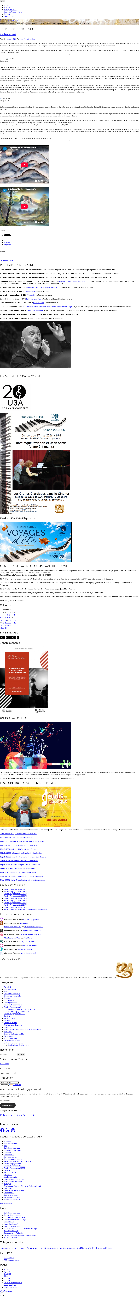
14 (6, 620)
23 (10, 623)
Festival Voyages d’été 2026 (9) (15, 907)
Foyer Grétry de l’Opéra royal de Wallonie (41, 287)
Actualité (7, 987)
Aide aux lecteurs (10, 989)
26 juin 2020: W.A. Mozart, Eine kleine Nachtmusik (19, 861)
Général (7, 1016)
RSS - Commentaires (12, 1260)
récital (87, 1248)
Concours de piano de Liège (14, 1217)
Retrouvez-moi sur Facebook (17, 1115)
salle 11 (93, 1247)
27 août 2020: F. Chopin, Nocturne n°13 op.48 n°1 (18, 845)
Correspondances (10, 1002)
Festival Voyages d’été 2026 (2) (15, 891)
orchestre (73, 1248)
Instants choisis (10, 1018)
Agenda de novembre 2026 (33, 930)
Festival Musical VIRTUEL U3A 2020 (21, 1009)
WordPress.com (6, 1291)
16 (10, 620)
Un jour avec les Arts (12, 1041)
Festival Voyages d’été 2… (32, 919)
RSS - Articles (9, 1258)
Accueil (6, 5)
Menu (2, 1)
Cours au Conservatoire (13, 12)
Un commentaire (6, 260)
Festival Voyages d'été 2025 (14, 1014)
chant (2, 1248)
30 (10, 625)
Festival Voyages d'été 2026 (18, 1011)
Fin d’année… (24, 923)
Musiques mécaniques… (33, 927)
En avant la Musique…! (9, 20)
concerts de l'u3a (21, 1248)
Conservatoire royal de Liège (15, 1219)
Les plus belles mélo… (12, 927)
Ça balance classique (12, 994)
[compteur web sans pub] (9, 638)
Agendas (7, 7)
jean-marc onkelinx (39, 1248)
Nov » (7, 628)
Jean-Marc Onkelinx (27, 39)
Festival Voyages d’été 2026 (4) (15, 896)
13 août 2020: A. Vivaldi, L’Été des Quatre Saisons (18, 849)
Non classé (8, 1032)
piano (81, 1248)
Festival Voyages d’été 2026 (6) (15, 900)
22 (8, 623)
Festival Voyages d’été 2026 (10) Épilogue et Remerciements (26, 909)
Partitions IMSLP (10, 1237)
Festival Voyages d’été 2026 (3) (15, 894)
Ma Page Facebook (11, 1231)
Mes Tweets (4, 1064)
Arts (5, 991)
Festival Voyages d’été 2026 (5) (15, 898)
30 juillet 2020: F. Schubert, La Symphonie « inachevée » (21, 853)
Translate (17, 1085)
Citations (7, 998)
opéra (69, 1248)
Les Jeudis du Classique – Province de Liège (20, 1228)
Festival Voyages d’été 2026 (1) (15, 889)
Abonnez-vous (7, 1105)
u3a (104, 1248)
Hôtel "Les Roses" (11, 1224)
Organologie (9, 1036)
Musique (7, 1027)
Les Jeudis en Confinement (18, 1045)
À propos (7, 1274)
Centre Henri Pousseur (13, 1215)
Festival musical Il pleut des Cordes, (73, 281)
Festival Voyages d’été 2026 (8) (15, 905)
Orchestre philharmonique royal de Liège (20, 1235)
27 (3, 625)
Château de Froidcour (35, 310)
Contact (7, 14)
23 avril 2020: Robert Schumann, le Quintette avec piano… (22, 876)
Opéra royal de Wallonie (13, 1233)
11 (15, 617)
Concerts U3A (9, 1000)
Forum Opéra (9, 1222)
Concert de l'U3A (8, 1248)
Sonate (100, 1248)
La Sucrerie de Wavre (34, 299)
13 (3, 620)
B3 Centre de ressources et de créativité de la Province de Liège (47, 307)
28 (6, 625)
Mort (58, 1248)
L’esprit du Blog (10, 16)
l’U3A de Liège (30, 291)
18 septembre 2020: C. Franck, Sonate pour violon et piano (22, 841)
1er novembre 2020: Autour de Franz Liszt (16, 837)
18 (15, 620)
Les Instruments (10, 1023)
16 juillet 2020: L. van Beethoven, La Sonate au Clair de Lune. (23, 857)
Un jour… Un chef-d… (29, 941)
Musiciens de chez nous (13, 1025)
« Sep (2, 628)
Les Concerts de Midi (12, 1226)
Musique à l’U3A (10, 10)
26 (1, 625)
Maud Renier (52, 1248)
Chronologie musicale (12, 996)
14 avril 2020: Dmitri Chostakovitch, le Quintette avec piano (22, 880)
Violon (110, 1248)
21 (6, 623)
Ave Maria (28, 938)
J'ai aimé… (8, 1020)
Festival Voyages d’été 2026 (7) (15, 903)
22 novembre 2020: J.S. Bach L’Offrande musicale (18, 834)
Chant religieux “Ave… (12, 938)
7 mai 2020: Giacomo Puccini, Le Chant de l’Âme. (18, 872)
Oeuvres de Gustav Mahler (14, 1034)
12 (1, 620)
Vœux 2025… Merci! (29, 945)
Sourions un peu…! (11, 1038)
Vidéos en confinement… (13, 1043)
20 (3, 623)
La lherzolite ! (8, 34)
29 (8, 625)
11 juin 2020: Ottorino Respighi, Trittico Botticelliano (20, 864)
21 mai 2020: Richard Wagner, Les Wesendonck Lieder (20, 868)
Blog (6, 1276)
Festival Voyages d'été (12, 1007)
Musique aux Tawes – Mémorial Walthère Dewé (22, 1029)
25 (15, 623)
